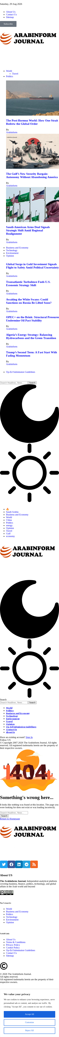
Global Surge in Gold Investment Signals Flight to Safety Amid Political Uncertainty (32, 266)
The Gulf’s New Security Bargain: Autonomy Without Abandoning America (32, 175)
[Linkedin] (19, 864)
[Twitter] (4, 864)
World (9, 517)
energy (9, 525)
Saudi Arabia (12, 512)
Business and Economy (17, 514)
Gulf (8, 533)
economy (10, 536)
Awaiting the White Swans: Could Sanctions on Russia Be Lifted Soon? (29, 301)
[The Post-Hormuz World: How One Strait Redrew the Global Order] (32, 115)
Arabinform (11, 132)
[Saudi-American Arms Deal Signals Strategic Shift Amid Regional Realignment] (32, 221)
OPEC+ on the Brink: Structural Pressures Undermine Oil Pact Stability (32, 319)
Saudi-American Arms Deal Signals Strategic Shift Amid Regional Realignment (28, 230)
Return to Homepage (10, 818)
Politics (9, 522)
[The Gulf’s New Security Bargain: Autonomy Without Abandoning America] (32, 168)
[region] (29, 1013)
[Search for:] (14, 812)
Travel (9, 531)
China (9, 520)
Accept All (29, 1014)
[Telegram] (26, 864)
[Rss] (34, 864)
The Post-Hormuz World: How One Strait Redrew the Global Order (32, 122)
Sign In (29, 737)
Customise (29, 1022)
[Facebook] (11, 864)
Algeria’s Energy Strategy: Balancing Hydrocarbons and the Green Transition (31, 336)
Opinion (10, 528)
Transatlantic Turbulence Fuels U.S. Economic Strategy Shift (28, 283)
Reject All (29, 1030)
